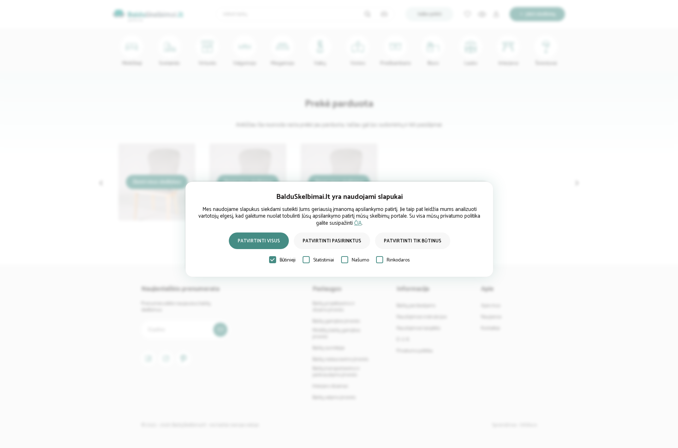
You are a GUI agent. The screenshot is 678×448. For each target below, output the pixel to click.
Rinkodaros (398, 260)
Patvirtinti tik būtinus (412, 241)
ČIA (358, 223)
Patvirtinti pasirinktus (332, 241)
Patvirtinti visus (259, 241)
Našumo (360, 260)
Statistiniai (323, 260)
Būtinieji (288, 260)
